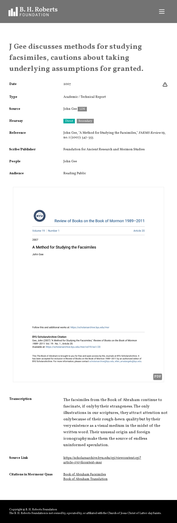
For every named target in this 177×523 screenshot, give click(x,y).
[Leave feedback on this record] (165, 84)
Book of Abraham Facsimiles (84, 474)
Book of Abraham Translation (85, 479)
